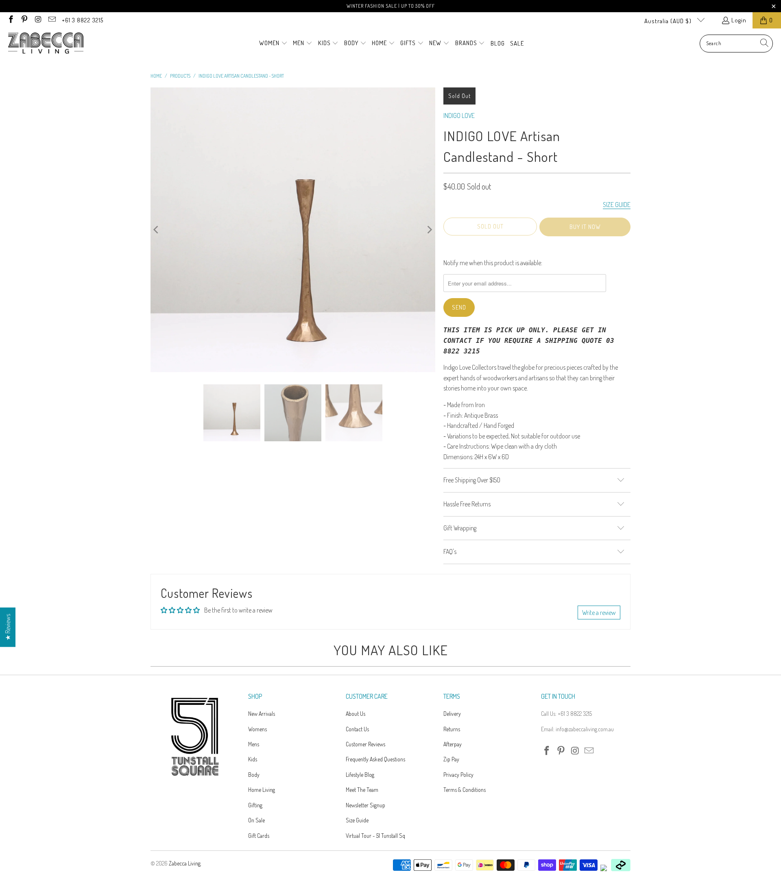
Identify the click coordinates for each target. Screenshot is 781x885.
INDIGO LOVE (459, 115)
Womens (257, 729)
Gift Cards (258, 835)
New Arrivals (261, 713)
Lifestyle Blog (360, 774)
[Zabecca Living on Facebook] (10, 20)
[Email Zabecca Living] (51, 20)
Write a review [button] (599, 612)
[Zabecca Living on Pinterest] (24, 20)
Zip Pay (451, 759)
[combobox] (736, 43)
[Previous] (156, 229)
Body (254, 774)
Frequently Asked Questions (375, 759)
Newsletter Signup (365, 805)
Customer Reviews (365, 744)
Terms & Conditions (464, 789)
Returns (451, 729)
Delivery (452, 713)
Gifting (255, 805)
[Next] (429, 229)
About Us (355, 713)
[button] (273, 43)
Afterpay (452, 744)
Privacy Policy (458, 774)
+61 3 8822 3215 (82, 20)
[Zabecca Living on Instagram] (37, 20)
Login (738, 20)
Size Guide (357, 820)
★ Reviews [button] (8, 627)
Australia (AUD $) (668, 21)
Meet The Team (362, 789)
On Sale (256, 820)
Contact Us (357, 729)
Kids (252, 759)
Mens (253, 744)
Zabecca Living (185, 863)
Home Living (261, 789)
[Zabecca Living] (45, 43)
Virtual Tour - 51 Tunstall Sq (375, 835)
